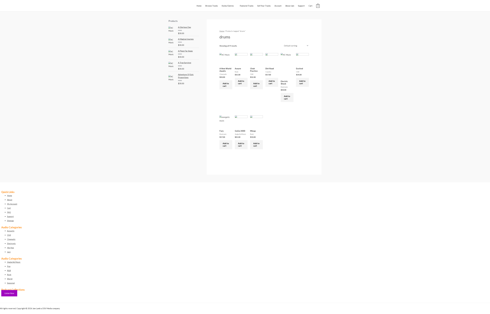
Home (199, 6)
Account (277, 6)
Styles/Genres (228, 6)
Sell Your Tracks (264, 6)
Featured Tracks (246, 6)
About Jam (289, 6)
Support (301, 6)
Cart (310, 6)
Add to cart (226, 84)
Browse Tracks (211, 6)
